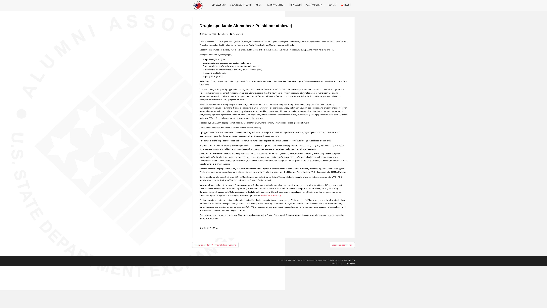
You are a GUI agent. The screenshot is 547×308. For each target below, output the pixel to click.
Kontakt (332, 5)
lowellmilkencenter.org (271, 195)
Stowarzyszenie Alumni (240, 5)
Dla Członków (218, 5)
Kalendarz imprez (275, 5)
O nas (258, 5)
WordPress (350, 263)
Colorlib (351, 260)
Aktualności (296, 5)
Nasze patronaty (314, 5)
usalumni (224, 34)
